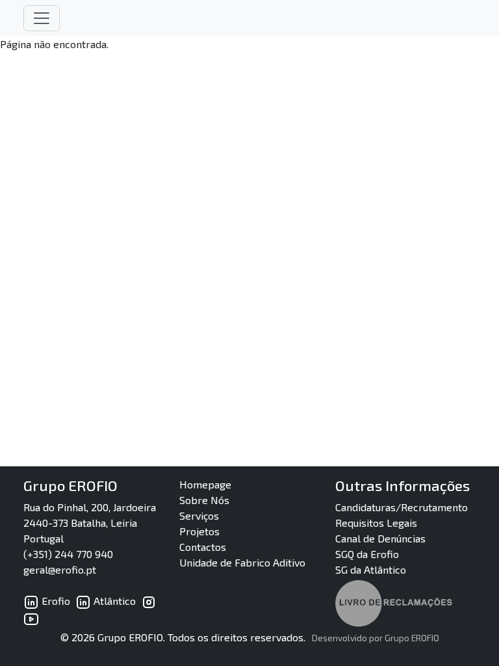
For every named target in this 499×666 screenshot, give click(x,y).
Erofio (54, 600)
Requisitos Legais (376, 522)
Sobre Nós (204, 500)
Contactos (202, 546)
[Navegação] (41, 18)
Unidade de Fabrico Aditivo (242, 562)
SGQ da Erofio (367, 554)
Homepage (205, 484)
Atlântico (113, 600)
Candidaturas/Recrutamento (401, 507)
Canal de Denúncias (380, 538)
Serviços (199, 515)
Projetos (199, 531)
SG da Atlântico (370, 569)
